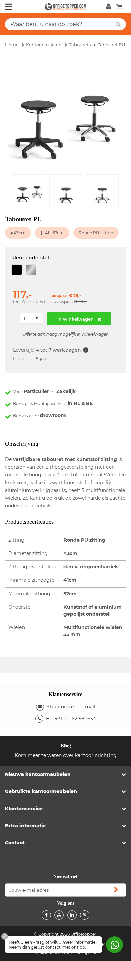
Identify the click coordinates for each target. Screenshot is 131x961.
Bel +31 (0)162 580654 (71, 719)
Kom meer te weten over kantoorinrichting (66, 755)
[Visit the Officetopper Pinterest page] (84, 915)
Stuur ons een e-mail (71, 707)
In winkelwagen (75, 319)
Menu (8, 6)
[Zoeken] (118, 24)
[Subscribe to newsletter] (116, 890)
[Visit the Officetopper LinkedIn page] (72, 915)
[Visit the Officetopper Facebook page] (46, 915)
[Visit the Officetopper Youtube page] (59, 915)
